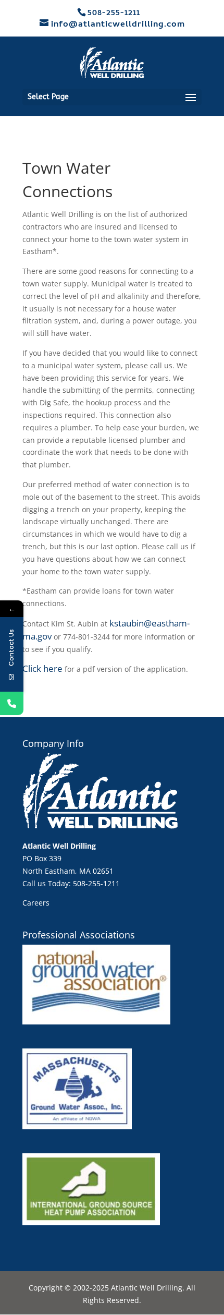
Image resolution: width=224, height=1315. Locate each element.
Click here (42, 668)
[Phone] (11, 703)
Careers (35, 903)
